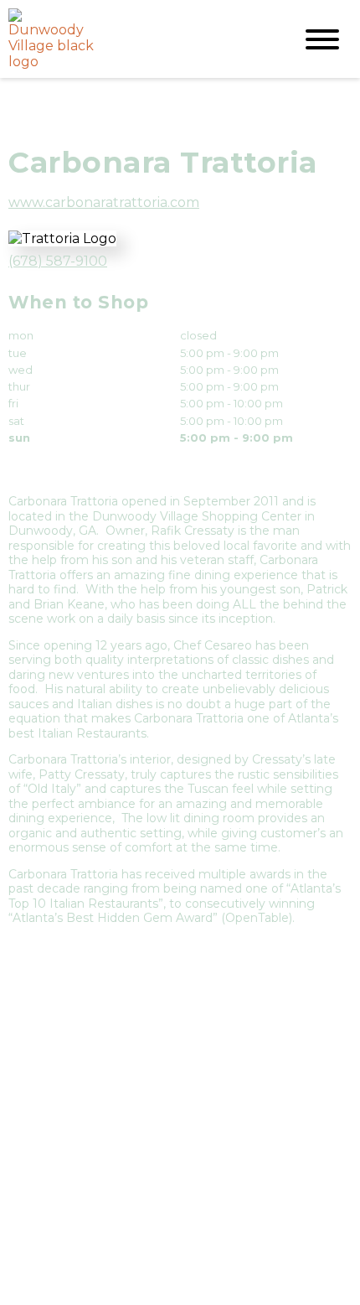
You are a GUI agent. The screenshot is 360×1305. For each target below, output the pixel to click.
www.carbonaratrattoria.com (103, 202)
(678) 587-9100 (57, 261)
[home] (138, 39)
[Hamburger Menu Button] (322, 39)
